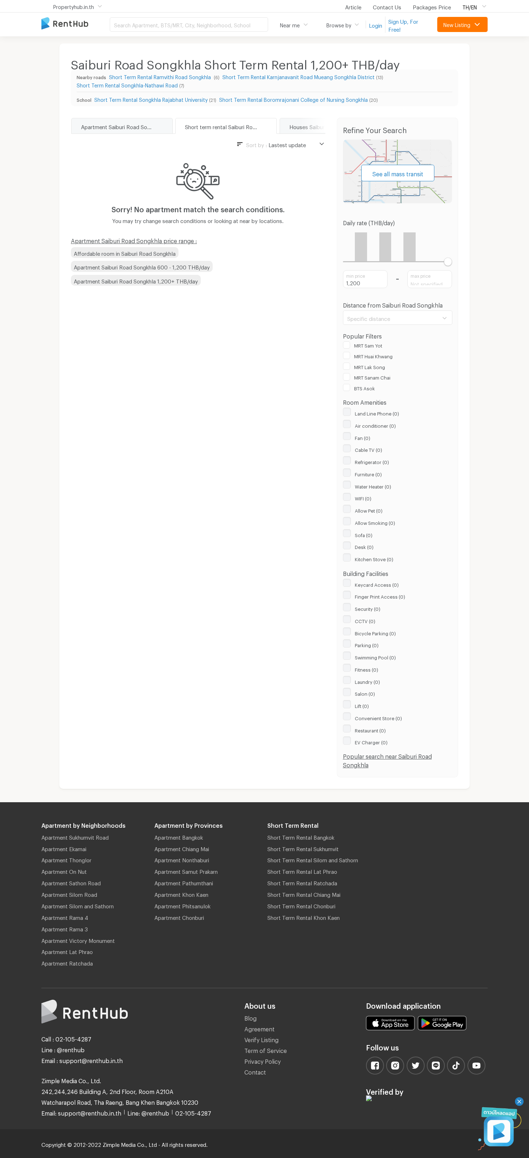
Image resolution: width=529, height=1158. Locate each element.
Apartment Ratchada (67, 962)
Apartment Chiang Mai (181, 848)
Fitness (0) (366, 669)
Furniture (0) (368, 473)
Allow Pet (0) (369, 510)
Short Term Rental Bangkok (300, 836)
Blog (250, 1017)
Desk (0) (364, 546)
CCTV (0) (365, 620)
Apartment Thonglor (66, 859)
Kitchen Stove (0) (374, 558)
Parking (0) (367, 644)
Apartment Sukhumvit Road (75, 836)
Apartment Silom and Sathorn (77, 905)
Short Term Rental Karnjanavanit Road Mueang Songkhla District (298, 76)
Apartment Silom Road (69, 893)
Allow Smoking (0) (375, 522)
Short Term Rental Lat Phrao (302, 870)
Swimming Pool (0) (375, 656)
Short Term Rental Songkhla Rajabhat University (151, 99)
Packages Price (432, 6)
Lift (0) (362, 705)
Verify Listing (261, 1038)
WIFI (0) (363, 497)
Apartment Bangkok (178, 836)
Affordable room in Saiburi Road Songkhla (125, 252)
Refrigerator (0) (372, 461)
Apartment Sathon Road (71, 882)
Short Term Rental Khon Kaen (303, 916)
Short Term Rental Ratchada (302, 882)
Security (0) (367, 608)
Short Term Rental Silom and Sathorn (312, 859)
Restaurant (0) (370, 729)
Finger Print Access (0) (380, 596)
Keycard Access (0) (377, 584)
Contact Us (387, 6)
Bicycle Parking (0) (375, 632)
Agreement (259, 1028)
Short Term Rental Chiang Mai (303, 893)
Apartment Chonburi (179, 916)
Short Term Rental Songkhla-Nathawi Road (127, 84)
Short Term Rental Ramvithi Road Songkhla (160, 76)
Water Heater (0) (373, 485)
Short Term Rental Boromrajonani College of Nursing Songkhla (293, 99)
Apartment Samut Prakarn (186, 870)
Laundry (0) (367, 681)
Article (353, 6)
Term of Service (265, 1049)
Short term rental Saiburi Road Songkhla (230, 126)
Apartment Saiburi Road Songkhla (122, 126)
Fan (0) (362, 437)
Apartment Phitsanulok (182, 905)
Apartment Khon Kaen (181, 893)
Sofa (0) (363, 534)
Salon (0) (365, 693)
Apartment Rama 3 (64, 928)
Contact (255, 1071)
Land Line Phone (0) (377, 412)
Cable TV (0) (368, 449)
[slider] (448, 262)
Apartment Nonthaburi (181, 859)
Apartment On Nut (64, 870)
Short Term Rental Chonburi (301, 905)
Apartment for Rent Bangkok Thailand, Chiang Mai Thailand (75, 24)
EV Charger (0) (371, 741)
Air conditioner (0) (375, 425)
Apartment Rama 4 (64, 916)
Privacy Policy (262, 1060)
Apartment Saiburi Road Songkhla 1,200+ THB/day (136, 280)
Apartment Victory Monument (78, 939)
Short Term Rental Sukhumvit (303, 848)
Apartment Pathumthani (183, 882)
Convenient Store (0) (378, 717)
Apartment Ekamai (63, 848)
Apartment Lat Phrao (67, 951)
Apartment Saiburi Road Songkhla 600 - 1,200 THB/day (142, 266)
